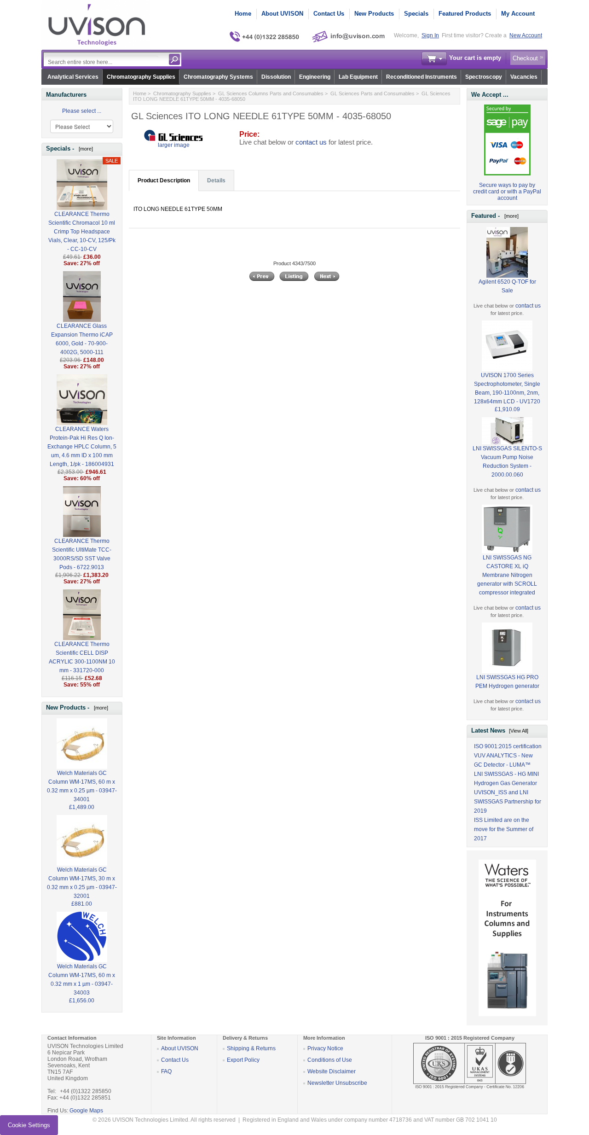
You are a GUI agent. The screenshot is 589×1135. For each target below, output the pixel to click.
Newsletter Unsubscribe (337, 1083)
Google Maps (86, 1110)
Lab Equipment (358, 77)
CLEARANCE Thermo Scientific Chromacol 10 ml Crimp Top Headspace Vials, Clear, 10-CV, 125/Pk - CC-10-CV (81, 231)
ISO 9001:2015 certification (508, 746)
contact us (311, 142)
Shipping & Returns (251, 1048)
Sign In (430, 35)
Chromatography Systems (218, 77)
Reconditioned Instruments (421, 77)
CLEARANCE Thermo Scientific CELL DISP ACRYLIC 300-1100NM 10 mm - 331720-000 (82, 657)
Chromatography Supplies (141, 77)
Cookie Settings (29, 1125)
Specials (416, 13)
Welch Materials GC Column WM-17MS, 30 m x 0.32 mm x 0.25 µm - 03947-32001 (82, 883)
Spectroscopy (483, 77)
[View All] (518, 730)
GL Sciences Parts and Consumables (372, 93)
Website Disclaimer (331, 1071)
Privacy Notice (325, 1048)
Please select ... (81, 111)
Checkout (525, 58)
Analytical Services (72, 77)
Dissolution (276, 77)
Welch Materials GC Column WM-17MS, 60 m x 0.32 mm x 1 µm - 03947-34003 (81, 979)
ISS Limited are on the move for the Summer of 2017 (503, 829)
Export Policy (243, 1060)
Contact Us (328, 13)
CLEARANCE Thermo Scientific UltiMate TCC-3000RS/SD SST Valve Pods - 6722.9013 (81, 554)
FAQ (166, 1071)
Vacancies (523, 77)
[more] (84, 148)
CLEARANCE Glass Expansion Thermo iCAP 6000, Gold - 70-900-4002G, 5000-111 (82, 339)
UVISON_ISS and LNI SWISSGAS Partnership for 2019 (507, 801)
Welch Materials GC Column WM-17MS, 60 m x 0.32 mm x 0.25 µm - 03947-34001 (82, 786)
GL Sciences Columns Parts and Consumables (270, 93)
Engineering (314, 77)
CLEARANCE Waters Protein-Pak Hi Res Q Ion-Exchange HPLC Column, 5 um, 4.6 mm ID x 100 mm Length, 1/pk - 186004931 (81, 446)
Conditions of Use (329, 1060)
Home (243, 13)
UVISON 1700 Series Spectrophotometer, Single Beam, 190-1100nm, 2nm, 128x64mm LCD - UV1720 (507, 388)
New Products (374, 13)
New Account (525, 35)
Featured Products (465, 13)
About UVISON (282, 13)
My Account (518, 13)
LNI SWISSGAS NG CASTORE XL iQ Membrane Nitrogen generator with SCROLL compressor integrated (507, 575)
